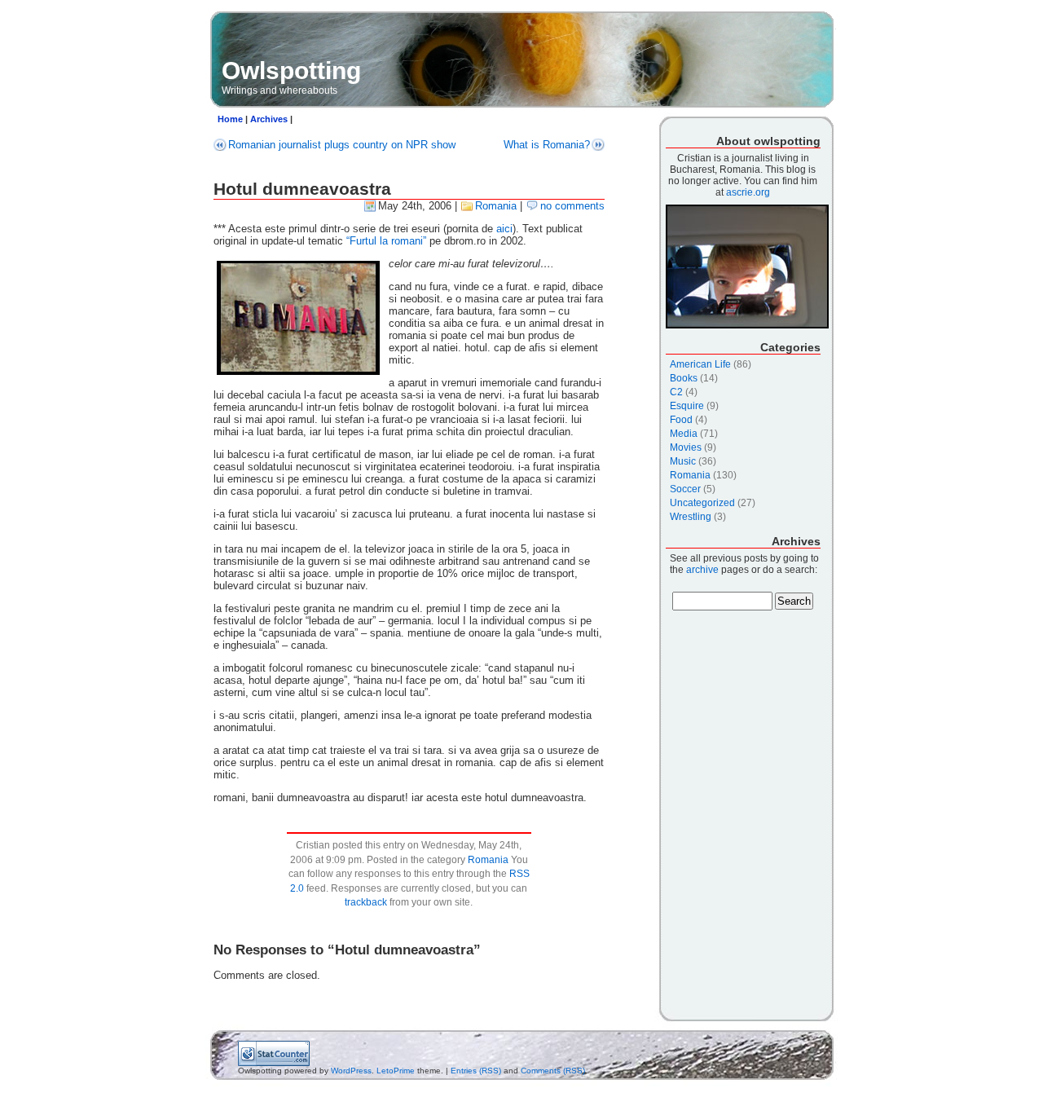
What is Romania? (547, 145)
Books (684, 378)
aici (504, 229)
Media (684, 433)
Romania (496, 206)
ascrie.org (748, 192)
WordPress (351, 1070)
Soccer (685, 489)
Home (230, 119)
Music (683, 461)
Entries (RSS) (476, 1070)
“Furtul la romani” (386, 241)
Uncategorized (702, 503)
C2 (676, 392)
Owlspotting (291, 70)
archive (702, 569)
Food (681, 419)
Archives (269, 119)
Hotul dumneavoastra (302, 188)
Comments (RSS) (553, 1070)
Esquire (687, 406)
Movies (686, 447)
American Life (700, 364)
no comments (572, 206)
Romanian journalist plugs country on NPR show (341, 145)
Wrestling (690, 516)
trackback (366, 902)
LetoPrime (395, 1070)
